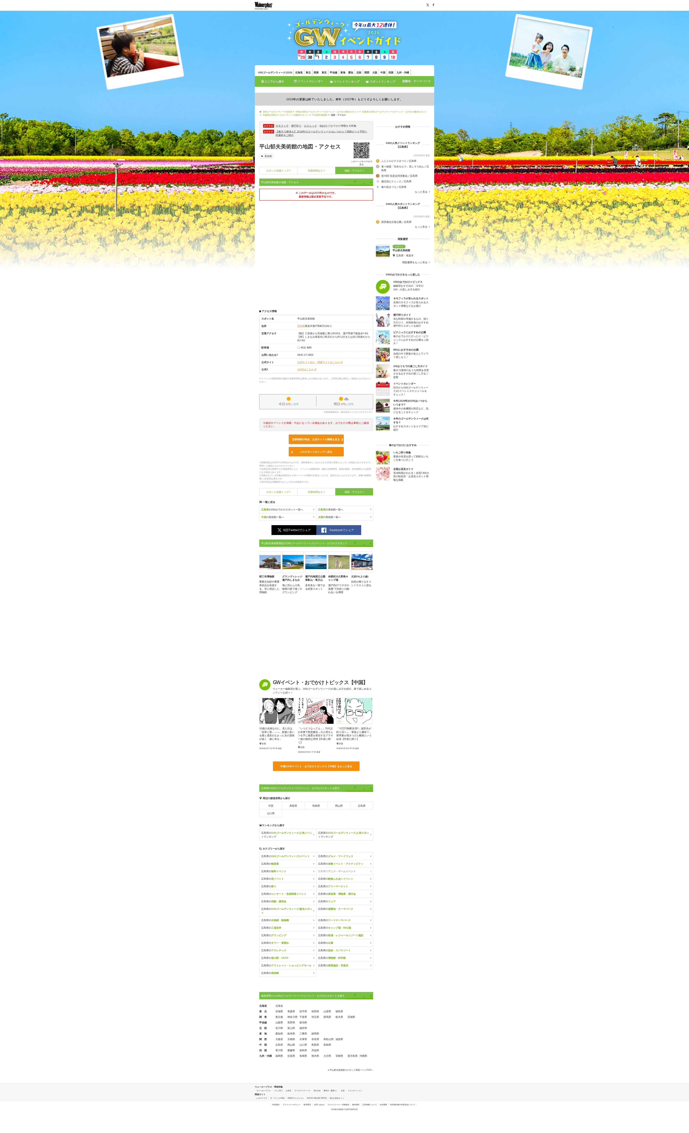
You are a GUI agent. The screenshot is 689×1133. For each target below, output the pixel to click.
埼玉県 (315, 1017)
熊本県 (315, 1055)
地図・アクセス (353, 170)
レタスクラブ (261, 1098)
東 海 (263, 1033)
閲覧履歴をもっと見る (415, 262)
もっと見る (421, 192)
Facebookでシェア (342, 530)
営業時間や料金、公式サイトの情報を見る (316, 439)
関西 (366, 72)
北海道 (299, 72)
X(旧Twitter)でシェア (297, 530)
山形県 (327, 1011)
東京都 (279, 1017)
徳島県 (303, 1050)
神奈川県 (292, 1017)
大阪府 (279, 1039)
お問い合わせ (319, 1104)
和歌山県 (329, 1039)
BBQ (322, 125)
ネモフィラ (282, 125)
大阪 (374, 72)
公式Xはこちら (305, 369)
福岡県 (279, 1055)
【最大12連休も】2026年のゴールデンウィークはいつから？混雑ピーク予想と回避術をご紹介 (321, 133)
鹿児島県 (353, 1055)
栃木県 (339, 1017)
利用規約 (276, 1104)
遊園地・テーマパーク (416, 81)
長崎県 (303, 1055)
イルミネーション (355, 1090)
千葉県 (303, 1017)
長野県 (291, 1022)
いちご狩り (278, 1090)
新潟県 (303, 1022)
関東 (316, 72)
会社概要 (383, 1104)
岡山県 (339, 805)
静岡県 (315, 1033)
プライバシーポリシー (292, 1104)
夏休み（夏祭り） (331, 1090)
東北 (308, 72)
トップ (277, 170)
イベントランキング (346, 81)
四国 (390, 72)
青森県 (291, 1011)
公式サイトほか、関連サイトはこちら (318, 362)
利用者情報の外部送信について (402, 1104)
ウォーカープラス (263, 1090)
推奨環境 (307, 1104)
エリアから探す (274, 81)
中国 (382, 72)
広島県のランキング (286, 834)
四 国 (263, 1050)
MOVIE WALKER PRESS (317, 1098)
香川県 (279, 1050)
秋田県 (315, 1011)
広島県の (285, 856)
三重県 (303, 1033)
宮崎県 (339, 1055)
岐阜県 (291, 1033)
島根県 (316, 805)
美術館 (268, 156)
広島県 (301, 326)
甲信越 (333, 72)
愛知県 (279, 1033)
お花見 (288, 1090)
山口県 (271, 813)
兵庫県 (303, 1039)
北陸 (358, 72)
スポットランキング (382, 81)
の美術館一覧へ (330, 509)
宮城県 (279, 1011)
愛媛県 (291, 1050)
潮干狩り (296, 125)
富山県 (291, 1028)
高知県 (315, 1050)
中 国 (263, 1044)
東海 (342, 72)
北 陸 (263, 1028)
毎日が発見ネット (337, 1098)
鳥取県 (293, 805)
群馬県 (327, 1017)
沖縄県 (363, 1055)
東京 (324, 72)
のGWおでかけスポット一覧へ (282, 509)
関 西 (263, 1039)
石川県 (279, 1028)
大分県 (327, 1055)
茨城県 (351, 1017)
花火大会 (317, 1090)
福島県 (339, 1011)
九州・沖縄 (403, 72)
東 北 (263, 1011)
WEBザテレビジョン (296, 1098)
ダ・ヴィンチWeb (277, 1098)
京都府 (291, 1039)
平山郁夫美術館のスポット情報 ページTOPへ (351, 1069)
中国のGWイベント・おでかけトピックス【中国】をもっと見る (316, 766)
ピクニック (310, 125)
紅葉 (343, 1090)
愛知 (350, 72)
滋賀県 (339, 1039)
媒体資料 (355, 1104)
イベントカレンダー (310, 81)
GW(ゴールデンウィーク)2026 (275, 72)
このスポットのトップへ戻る (316, 451)
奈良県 (315, 1039)
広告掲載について (369, 1104)
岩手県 (303, 1011)
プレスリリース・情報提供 (338, 1104)
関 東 (263, 1017)
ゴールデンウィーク (302, 1090)
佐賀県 (291, 1055)
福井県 (303, 1028)
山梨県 (279, 1022)
